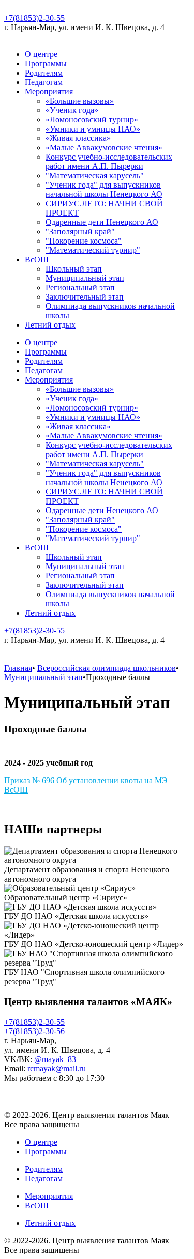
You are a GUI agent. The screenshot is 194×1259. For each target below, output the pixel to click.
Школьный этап (74, 268)
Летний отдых (50, 324)
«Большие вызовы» (80, 100)
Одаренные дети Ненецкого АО (102, 222)
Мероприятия (49, 91)
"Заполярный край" (80, 231)
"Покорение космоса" (84, 240)
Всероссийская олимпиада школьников (106, 667)
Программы (46, 63)
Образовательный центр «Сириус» (65, 897)
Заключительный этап (85, 296)
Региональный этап (80, 287)
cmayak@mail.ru (58, 1068)
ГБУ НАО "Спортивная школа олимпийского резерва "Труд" (84, 977)
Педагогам (44, 82)
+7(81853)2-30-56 (34, 1031)
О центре (41, 54)
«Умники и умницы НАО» (93, 128)
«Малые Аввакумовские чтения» (104, 147)
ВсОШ (37, 259)
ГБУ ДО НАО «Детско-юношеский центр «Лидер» (93, 944)
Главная (18, 667)
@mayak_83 (55, 1059)
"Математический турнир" (93, 250)
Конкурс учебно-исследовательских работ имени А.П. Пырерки (109, 161)
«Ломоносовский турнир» (92, 119)
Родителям (44, 72)
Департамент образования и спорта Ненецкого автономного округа (86, 874)
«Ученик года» (72, 110)
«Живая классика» (78, 138)
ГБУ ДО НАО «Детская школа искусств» (76, 916)
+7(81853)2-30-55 (34, 17)
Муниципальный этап (85, 278)
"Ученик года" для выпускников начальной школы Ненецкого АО (104, 189)
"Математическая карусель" (95, 175)
